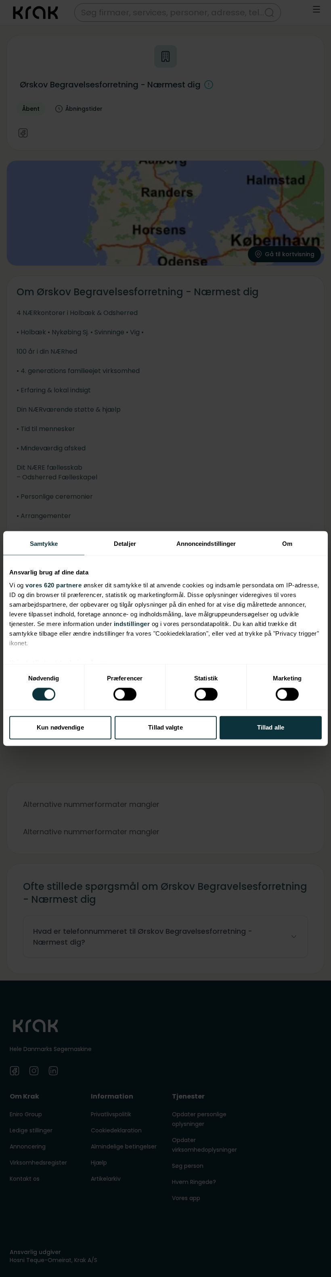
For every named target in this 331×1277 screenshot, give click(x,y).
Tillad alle (270, 727)
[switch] (124, 694)
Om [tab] (287, 543)
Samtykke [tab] (44, 543)
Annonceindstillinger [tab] (206, 543)
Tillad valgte (165, 727)
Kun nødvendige (60, 727)
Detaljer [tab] (125, 543)
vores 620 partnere (53, 585)
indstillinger (132, 623)
